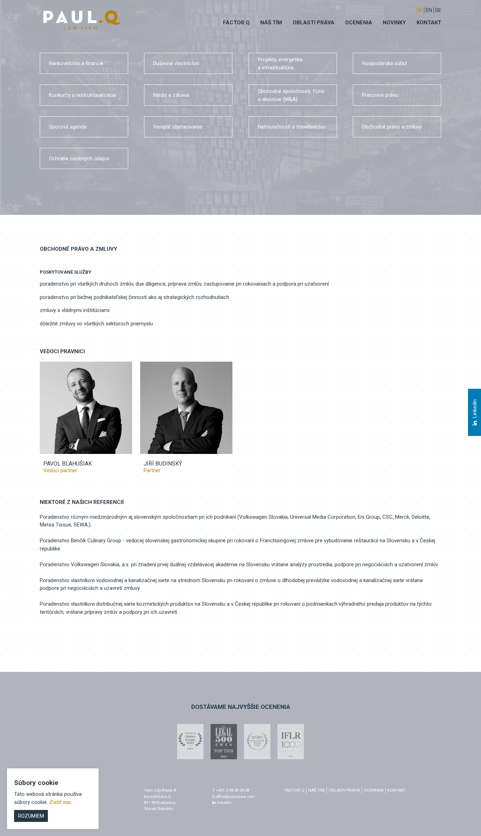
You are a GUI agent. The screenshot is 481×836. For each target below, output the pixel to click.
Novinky (394, 22)
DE (438, 10)
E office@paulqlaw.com (233, 796)
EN (429, 10)
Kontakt (429, 22)
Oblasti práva (314, 22)
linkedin (224, 802)
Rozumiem (31, 816)
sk (419, 10)
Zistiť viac (60, 802)
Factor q (236, 22)
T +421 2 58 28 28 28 (230, 790)
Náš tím (271, 22)
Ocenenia (358, 22)
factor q (295, 790)
